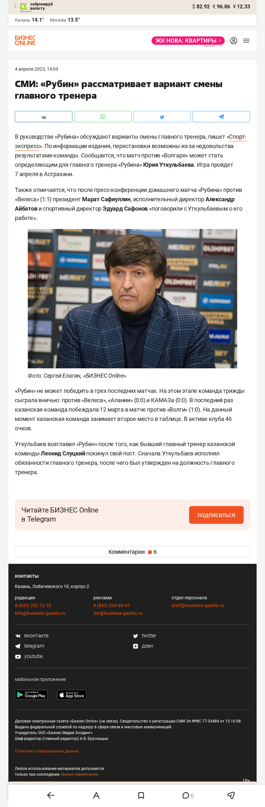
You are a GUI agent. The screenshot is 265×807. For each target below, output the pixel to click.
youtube (33, 656)
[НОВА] (186, 40)
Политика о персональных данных (47, 751)
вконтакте (35, 636)
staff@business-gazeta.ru (198, 605)
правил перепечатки (79, 774)
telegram (33, 646)
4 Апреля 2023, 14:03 (36, 69)
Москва (58, 20)
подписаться (216, 514)
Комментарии (133, 552)
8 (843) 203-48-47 (111, 605)
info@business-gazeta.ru (40, 613)
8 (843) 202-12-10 (33, 605)
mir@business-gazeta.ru (118, 613)
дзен (147, 646)
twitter (148, 636)
